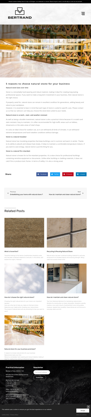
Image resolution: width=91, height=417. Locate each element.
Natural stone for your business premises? (20, 349)
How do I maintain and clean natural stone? (63, 297)
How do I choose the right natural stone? (19, 297)
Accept (83, 410)
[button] (88, 407)
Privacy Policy (14, 414)
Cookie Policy (5, 414)
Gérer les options (81, 414)
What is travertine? (11, 251)
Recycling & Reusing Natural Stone (60, 251)
